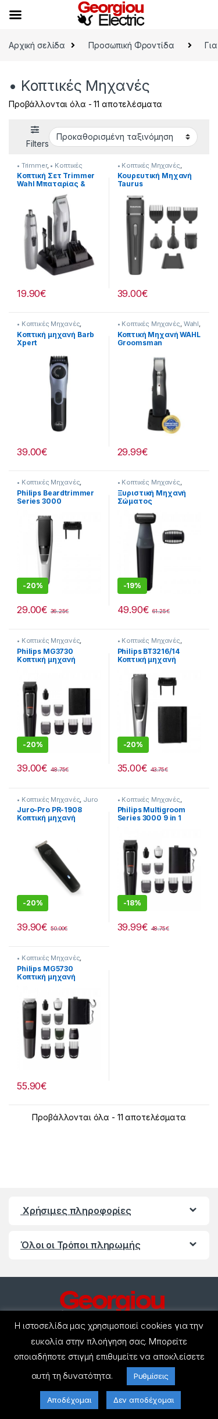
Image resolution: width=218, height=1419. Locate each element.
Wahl (191, 324)
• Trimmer (32, 165)
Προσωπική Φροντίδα (131, 45)
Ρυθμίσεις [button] (151, 1376)
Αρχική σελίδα (37, 45)
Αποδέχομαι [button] (69, 1399)
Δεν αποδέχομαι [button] (143, 1399)
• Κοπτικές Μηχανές (148, 165)
